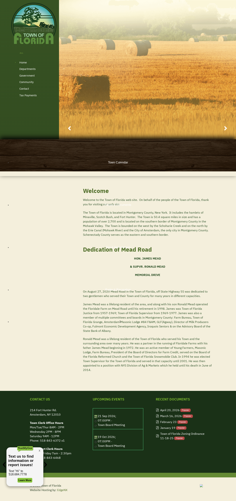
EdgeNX (62, 490)
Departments (27, 69)
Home (23, 62)
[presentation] (69, 128)
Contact (24, 88)
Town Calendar (118, 162)
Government (27, 75)
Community (26, 82)
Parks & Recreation (118, 289)
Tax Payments (28, 95)
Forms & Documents (118, 204)
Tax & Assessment (118, 247)
